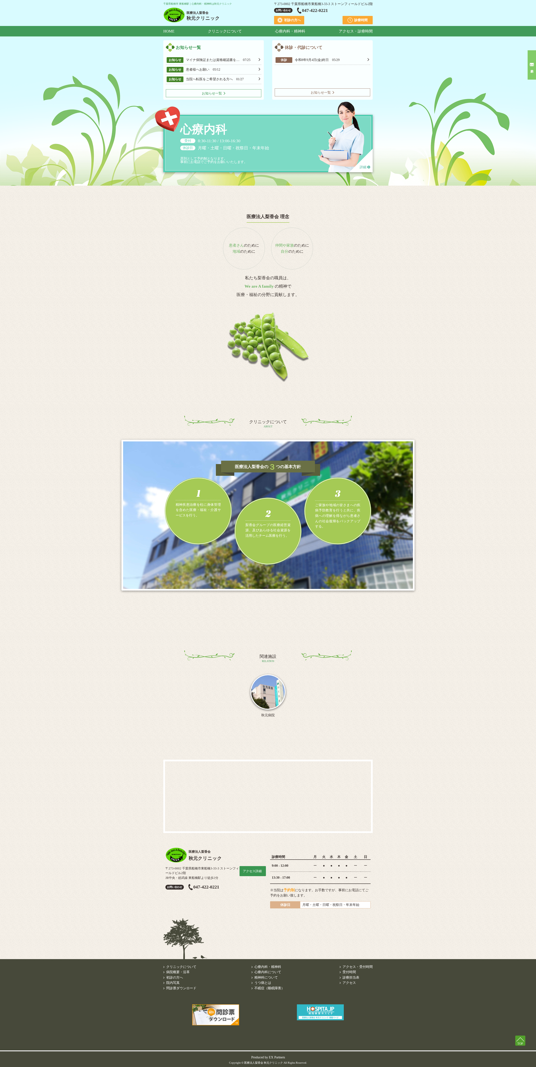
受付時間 (349, 972)
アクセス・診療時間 (356, 31)
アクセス (349, 982)
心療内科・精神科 (290, 31)
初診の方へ (292, 20)
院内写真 (173, 982)
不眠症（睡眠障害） (269, 988)
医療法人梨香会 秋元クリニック (263, 1062)
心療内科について (267, 972)
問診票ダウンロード (181, 988)
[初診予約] (532, 65)
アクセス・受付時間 (358, 967)
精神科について (266, 977)
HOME (168, 31)
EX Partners (277, 1057)
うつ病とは (262, 982)
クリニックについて (225, 31)
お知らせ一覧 (212, 93)
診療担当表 (351, 977)
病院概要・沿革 (178, 972)
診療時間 (361, 20)
